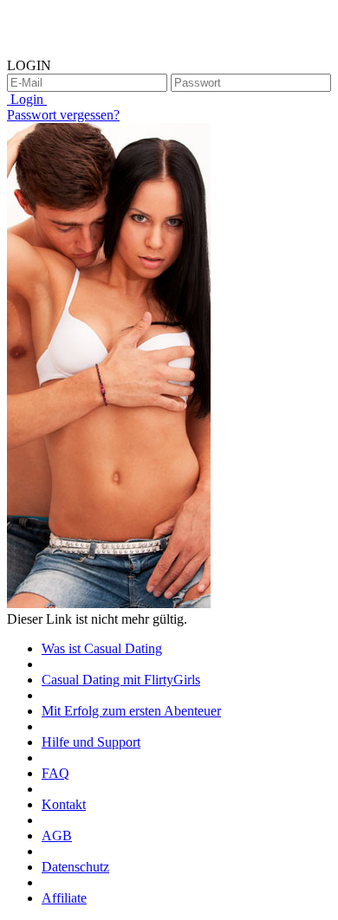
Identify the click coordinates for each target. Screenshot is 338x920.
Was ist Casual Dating (102, 648)
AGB (57, 835)
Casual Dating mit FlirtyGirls (121, 679)
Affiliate (64, 898)
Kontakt (64, 804)
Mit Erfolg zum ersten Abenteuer (131, 710)
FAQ (55, 773)
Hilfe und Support (91, 742)
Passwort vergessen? (63, 114)
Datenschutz (75, 866)
